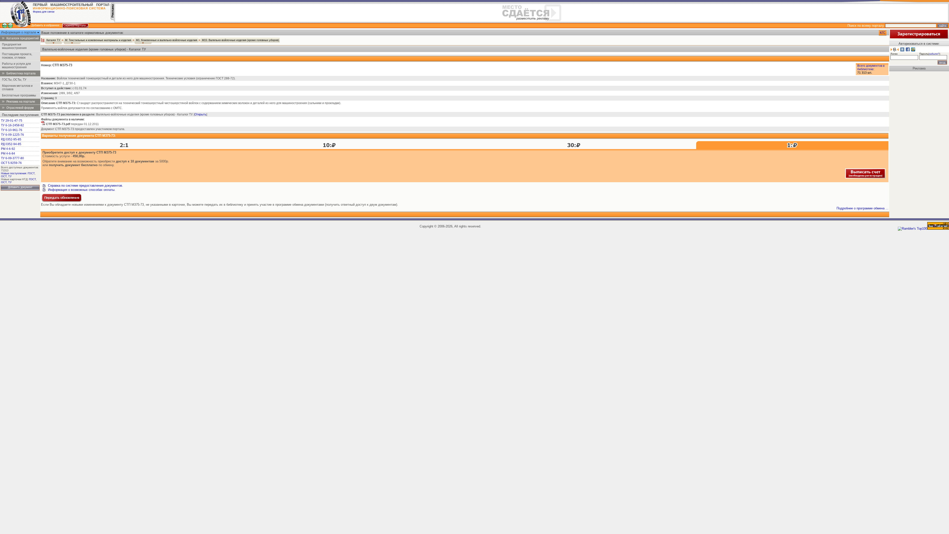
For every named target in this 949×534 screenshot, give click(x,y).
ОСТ (4, 176)
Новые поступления (13, 173)
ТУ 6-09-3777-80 (12, 158)
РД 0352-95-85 (11, 139)
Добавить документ (20, 187)
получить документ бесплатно (73, 165)
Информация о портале (19, 32)
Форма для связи (43, 11)
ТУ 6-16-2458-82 (12, 125)
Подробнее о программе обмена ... (862, 208)
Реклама (919, 68)
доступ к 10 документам (135, 161)
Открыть (200, 114)
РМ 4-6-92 (8, 149)
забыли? (934, 53)
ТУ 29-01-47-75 (11, 120)
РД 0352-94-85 (11, 144)
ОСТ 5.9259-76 (11, 163)
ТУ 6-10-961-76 (11, 130)
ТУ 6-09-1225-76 (12, 134)
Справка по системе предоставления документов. (85, 185)
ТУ (10, 176)
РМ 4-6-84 (8, 153)
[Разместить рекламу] (112, 20)
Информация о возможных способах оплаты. (81, 190)
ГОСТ (31, 173)
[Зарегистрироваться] (919, 38)
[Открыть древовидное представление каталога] (42, 40)
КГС (882, 33)
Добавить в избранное (45, 25)
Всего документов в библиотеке (870, 67)
